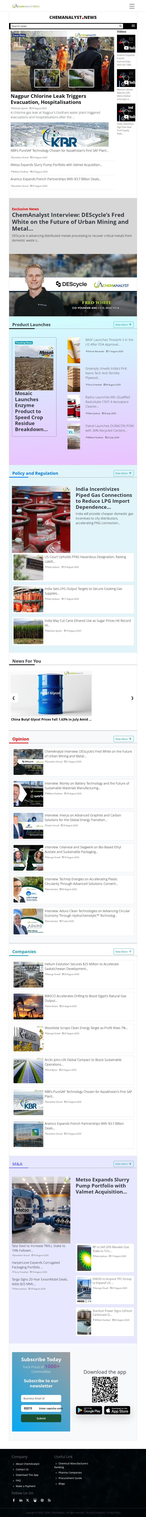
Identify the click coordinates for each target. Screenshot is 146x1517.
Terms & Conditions (95, 1512)
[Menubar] (131, 6)
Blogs (61, 1483)
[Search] (120, 26)
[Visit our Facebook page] (13, 1499)
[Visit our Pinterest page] (42, 1499)
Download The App (26, 1475)
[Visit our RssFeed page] (49, 1499)
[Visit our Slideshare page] (35, 1499)
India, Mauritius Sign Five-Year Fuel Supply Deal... (125, 128)
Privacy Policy (114, 1512)
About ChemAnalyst (27, 1463)
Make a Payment (25, 1486)
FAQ (18, 1480)
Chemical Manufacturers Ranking (71, 1465)
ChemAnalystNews (73, 17)
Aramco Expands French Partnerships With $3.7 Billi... (126, 59)
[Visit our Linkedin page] (21, 1499)
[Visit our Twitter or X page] (27, 1499)
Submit (41, 1418)
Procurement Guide (70, 1478)
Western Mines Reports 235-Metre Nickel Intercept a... (125, 94)
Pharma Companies (70, 1472)
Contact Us (22, 1469)
